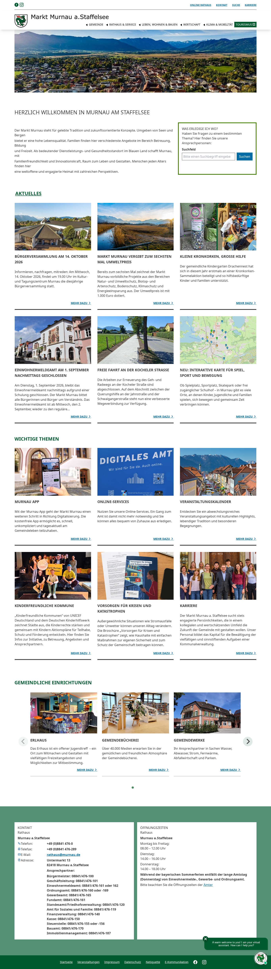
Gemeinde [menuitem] (95, 24)
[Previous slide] (23, 741)
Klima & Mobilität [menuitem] (219, 24)
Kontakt (221, 5)
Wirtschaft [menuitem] (191, 24)
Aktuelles (28, 193)
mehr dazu (79, 303)
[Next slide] (248, 741)
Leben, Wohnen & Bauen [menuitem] (159, 24)
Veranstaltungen (88, 962)
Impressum (112, 962)
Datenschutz (132, 962)
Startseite (66, 962)
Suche (236, 5)
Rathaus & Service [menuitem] (122, 24)
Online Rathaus (200, 5)
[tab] (133, 788)
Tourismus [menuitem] (244, 24)
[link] (61, 21)
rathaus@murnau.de (63, 855)
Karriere (251, 5)
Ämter (208, 885)
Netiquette (153, 962)
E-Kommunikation (176, 962)
